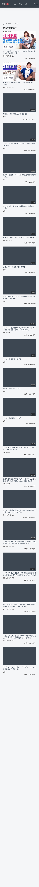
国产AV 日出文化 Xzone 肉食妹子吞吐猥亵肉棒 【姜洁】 (18, 207)
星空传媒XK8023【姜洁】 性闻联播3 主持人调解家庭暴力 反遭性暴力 (19, 297)
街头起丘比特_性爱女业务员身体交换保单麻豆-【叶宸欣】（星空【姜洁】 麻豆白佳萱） (19, 329)
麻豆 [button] (14, 4)
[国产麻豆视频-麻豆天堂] (5, 3)
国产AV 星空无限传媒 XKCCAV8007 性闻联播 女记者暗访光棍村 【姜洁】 (19, 52)
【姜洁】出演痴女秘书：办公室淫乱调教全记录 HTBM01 (19, 144)
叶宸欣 (5, 333)
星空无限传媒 (7, 56)
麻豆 (9, 24)
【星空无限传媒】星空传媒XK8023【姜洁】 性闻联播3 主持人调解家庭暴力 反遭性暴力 (19, 542)
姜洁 (16, 24)
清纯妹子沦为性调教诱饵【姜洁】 (14, 267)
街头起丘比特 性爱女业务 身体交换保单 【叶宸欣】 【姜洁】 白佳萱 (19, 448)
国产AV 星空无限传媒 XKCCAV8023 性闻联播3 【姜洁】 (18, 83)
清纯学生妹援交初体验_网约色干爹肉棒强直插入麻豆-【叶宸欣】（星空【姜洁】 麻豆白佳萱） (19, 480)
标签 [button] (20, 4)
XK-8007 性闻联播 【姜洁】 (12, 359)
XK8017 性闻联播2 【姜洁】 (12, 418)
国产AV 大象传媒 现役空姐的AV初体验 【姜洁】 (19, 237)
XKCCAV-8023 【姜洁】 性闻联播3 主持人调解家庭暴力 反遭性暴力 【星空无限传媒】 (19, 605)
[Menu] (37, 4)
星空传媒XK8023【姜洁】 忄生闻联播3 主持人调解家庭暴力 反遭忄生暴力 (19, 668)
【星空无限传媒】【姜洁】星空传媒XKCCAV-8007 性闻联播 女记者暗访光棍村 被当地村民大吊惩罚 (19, 574)
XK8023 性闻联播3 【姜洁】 (12, 389)
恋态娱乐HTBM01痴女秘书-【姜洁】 (15, 114)
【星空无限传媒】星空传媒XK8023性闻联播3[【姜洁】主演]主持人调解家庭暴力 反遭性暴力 (19, 637)
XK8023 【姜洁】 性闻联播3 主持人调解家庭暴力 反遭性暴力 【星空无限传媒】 (19, 511)
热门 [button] (26, 4)
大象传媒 (5, 240)
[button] (34, 4)
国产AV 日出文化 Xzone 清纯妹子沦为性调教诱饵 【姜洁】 (19, 176)
